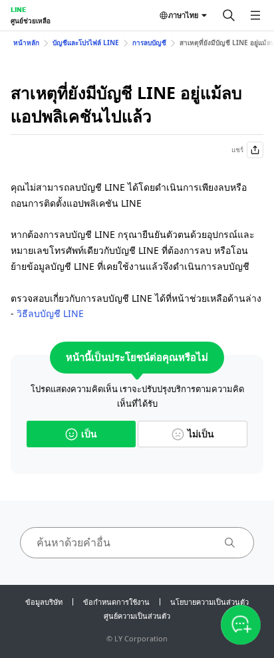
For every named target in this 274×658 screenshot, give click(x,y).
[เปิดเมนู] (255, 15)
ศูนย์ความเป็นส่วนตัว (137, 616)
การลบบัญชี (149, 42)
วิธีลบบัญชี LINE (50, 313)
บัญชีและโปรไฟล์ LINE (86, 42)
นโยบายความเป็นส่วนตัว (209, 602)
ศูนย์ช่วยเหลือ (31, 20)
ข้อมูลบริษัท (44, 602)
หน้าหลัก (26, 42)
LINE (18, 9)
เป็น (89, 433)
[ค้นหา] (228, 15)
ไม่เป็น (201, 433)
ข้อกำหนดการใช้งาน (116, 602)
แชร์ (237, 149)
